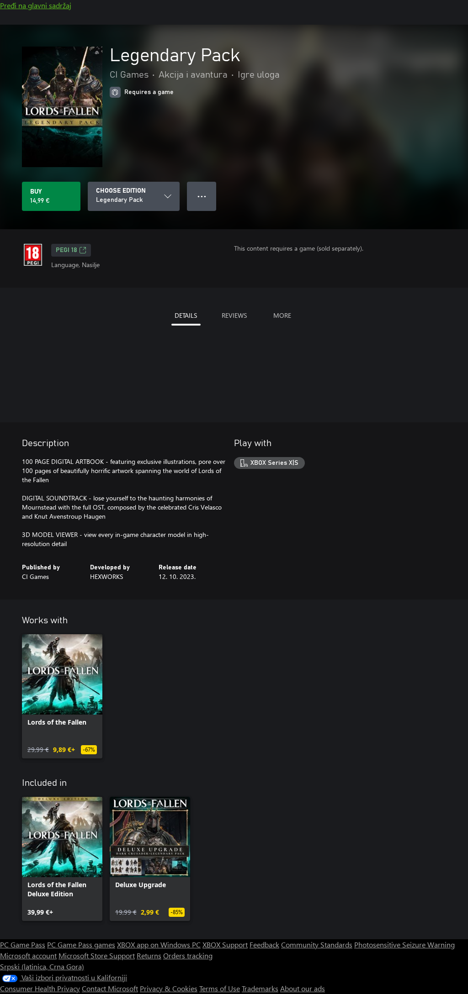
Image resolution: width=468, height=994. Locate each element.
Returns (149, 955)
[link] (62, 696)
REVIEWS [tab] (234, 315)
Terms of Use (219, 988)
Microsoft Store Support (96, 955)
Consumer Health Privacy (40, 988)
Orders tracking (188, 955)
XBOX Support (225, 944)
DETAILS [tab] (186, 315)
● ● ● (201, 196)
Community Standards (316, 944)
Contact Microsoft (110, 988)
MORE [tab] (282, 315)
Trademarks (260, 988)
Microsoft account (28, 955)
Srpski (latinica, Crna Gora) (42, 966)
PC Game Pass (22, 944)
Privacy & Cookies (168, 988)
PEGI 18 (66, 250)
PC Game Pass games (81, 944)
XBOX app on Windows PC (159, 944)
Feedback (264, 944)
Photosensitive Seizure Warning (404, 944)
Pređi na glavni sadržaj (35, 5)
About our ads (302, 988)
